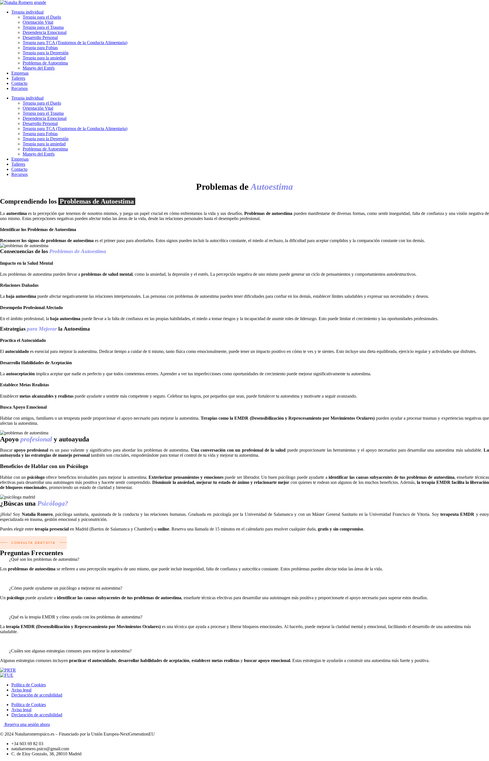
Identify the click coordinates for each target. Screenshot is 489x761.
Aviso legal (21, 689)
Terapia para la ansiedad (44, 57)
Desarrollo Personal (40, 37)
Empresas (20, 73)
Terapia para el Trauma (43, 27)
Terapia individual (27, 12)
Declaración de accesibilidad (36, 695)
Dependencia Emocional (45, 32)
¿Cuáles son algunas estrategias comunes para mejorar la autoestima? (70, 650)
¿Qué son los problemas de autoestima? (44, 559)
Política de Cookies (28, 684)
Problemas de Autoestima (45, 63)
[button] (244, 559)
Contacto (19, 83)
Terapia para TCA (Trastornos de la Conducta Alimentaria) (75, 42)
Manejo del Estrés (39, 68)
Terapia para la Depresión (45, 52)
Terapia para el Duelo (42, 17)
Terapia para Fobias (40, 47)
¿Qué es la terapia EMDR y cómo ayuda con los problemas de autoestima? (75, 617)
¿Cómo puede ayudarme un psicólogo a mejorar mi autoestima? (65, 588)
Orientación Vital (38, 22)
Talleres (18, 78)
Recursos (19, 88)
